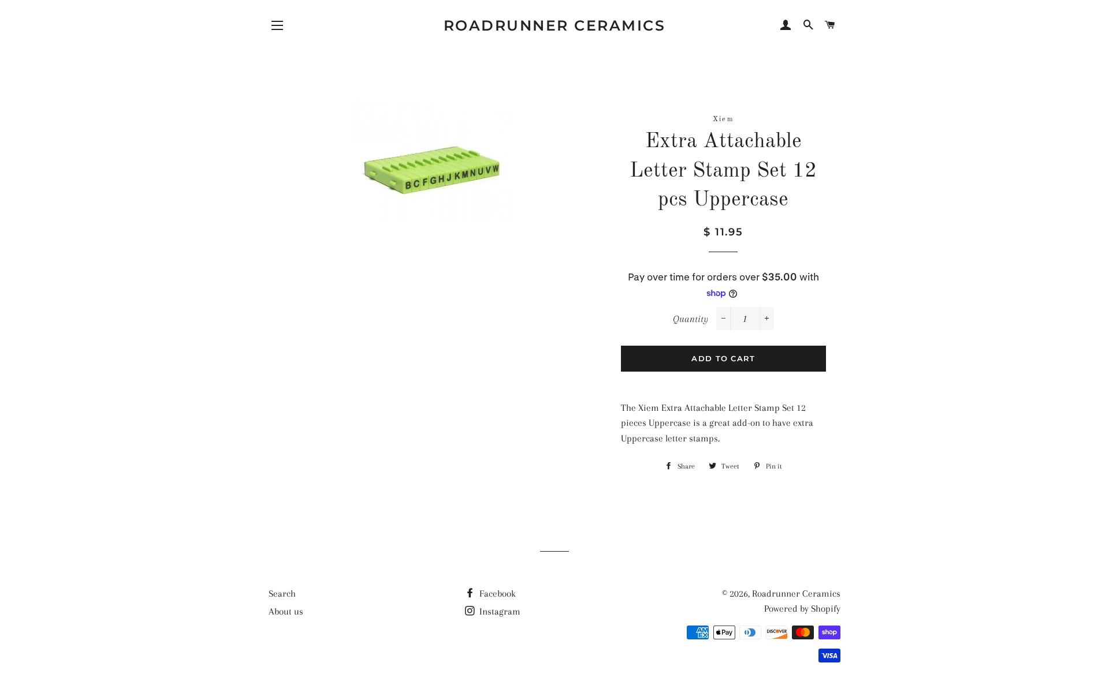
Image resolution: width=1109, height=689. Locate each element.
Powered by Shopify (802, 608)
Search (282, 593)
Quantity (690, 318)
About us (286, 611)
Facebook (496, 593)
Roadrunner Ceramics (555, 25)
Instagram (498, 611)
